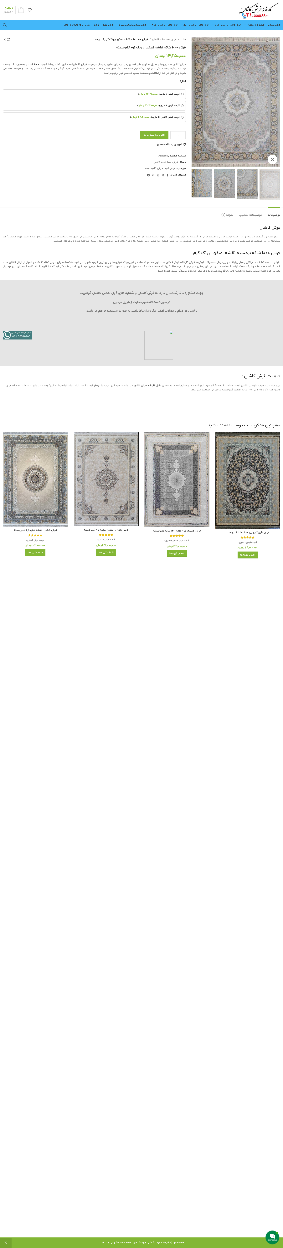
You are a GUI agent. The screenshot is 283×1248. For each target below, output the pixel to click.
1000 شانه (33, 64)
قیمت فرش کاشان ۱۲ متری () (155, 117)
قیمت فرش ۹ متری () (158, 106)
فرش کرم (170, 168)
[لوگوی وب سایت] (258, 10)
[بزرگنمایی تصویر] (272, 159)
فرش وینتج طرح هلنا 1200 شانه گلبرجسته (177, 531)
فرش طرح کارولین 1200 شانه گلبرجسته (248, 532)
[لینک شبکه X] (163, 175)
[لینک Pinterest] (158, 175)
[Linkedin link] (153, 175)
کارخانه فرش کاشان (144, 385)
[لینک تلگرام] (148, 175)
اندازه (183, 81)
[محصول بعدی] (5, 40)
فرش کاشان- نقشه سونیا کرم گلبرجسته (106, 530)
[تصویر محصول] (247, 481)
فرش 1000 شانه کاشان (164, 39)
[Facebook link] (168, 175)
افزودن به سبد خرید (154, 135)
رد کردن (6, 1243)
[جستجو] (5, 25)
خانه (183, 39)
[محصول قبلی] (12, 40)
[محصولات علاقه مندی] (30, 10)
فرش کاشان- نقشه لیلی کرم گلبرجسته (35, 530)
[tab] (274, 213)
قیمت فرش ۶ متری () (159, 94)
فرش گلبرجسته (154, 168)
